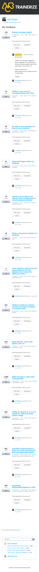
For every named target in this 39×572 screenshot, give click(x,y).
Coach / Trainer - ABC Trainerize (28, 34)
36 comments (15, 311)
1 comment (14, 237)
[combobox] (18, 539)
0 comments (15, 95)
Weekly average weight (22, 32)
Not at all (18, 45)
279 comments (15, 381)
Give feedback (12, 543)
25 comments (15, 454)
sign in (18, 530)
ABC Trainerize (12, 556)
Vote (6, 37)
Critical (18, 48)
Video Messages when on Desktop (23, 162)
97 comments (15, 34)
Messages (14, 167)
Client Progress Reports (18, 132)
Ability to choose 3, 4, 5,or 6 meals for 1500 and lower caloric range (24, 413)
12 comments (15, 418)
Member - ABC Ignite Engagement (16, 550)
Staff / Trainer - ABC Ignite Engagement (18, 552)
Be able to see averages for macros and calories (23, 127)
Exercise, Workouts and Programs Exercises (23, 456)
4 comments (15, 346)
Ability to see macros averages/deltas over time (23, 92)
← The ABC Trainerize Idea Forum (11, 22)
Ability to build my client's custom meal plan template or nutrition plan (23, 307)
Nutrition (14, 36)
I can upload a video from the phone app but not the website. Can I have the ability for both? (24, 271)
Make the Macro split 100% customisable (23, 378)
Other (13, 239)
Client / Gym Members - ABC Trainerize (18, 546)
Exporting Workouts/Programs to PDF (24, 486)
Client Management (16, 204)
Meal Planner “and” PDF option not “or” (22, 343)
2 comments (15, 165)
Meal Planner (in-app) (17, 347)
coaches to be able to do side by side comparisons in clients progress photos (24, 198)
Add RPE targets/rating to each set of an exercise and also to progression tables (23, 450)
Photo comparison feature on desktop (24, 234)
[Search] (33, 539)
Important (28, 45)
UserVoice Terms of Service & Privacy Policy (19, 567)
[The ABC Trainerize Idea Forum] (19, 7)
